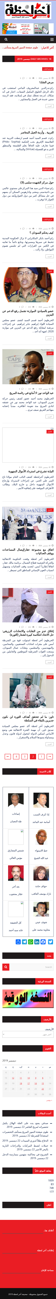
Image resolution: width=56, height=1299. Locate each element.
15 (43, 1083)
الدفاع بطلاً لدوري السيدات (34, 1140)
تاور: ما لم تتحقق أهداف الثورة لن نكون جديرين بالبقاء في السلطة (28, 718)
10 (29, 1078)
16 (36, 1083)
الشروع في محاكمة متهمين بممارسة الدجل (25, 1154)
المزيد (50, 106)
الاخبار (50, 271)
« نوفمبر (49, 1100)
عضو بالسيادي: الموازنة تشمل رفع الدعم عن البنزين (28, 312)
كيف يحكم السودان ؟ (42, 232)
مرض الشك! (47, 82)
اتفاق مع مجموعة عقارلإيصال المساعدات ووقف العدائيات (28, 551)
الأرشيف (49, 1029)
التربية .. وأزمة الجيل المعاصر (37, 132)
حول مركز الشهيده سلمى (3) (37, 182)
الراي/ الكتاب (47, 69)
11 (21, 1078)
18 (21, 1083)
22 (43, 1089)
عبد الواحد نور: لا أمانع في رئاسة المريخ (31, 393)
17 (29, 1083)
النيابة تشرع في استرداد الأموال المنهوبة (31, 471)
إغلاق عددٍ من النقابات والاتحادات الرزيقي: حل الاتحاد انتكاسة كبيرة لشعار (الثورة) (28, 632)
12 (13, 1078)
